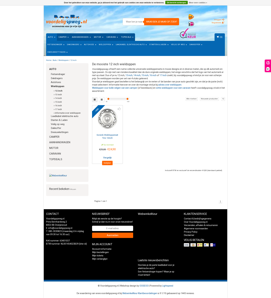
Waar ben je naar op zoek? (161, 21)
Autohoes (89, 45)
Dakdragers (73, 45)
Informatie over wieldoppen (68, 113)
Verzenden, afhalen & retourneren (201, 225)
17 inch (58, 109)
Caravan (111, 37)
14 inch (58, 98)
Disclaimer (189, 235)
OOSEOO (144, 285)
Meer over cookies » (198, 3)
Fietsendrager (55, 45)
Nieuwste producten (209, 99)
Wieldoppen (105, 45)
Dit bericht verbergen (176, 3)
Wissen (73, 189)
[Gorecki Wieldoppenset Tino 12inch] (107, 118)
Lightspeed (167, 285)
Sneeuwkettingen (56, 52)
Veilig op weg (178, 45)
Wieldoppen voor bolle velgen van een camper (114, 88)
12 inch (73, 60)
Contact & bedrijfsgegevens (197, 218)
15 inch (58, 102)
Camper (62, 37)
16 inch (58, 105)
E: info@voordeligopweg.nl (59, 228)
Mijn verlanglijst (99, 259)
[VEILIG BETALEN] (200, 245)
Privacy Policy (190, 232)
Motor (98, 37)
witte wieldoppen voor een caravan (173, 88)
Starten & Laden (158, 45)
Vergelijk (107, 157)
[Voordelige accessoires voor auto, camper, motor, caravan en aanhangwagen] (66, 21)
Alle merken (191, 99)
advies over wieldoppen (169, 84)
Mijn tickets (97, 255)
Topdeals (126, 37)
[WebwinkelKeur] (67, 175)
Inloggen (218, 20)
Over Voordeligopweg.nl (195, 222)
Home (48, 60)
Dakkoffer (195, 45)
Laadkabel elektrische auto (130, 45)
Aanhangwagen (80, 37)
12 (223, 99)
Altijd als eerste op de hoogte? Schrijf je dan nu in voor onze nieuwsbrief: (112, 220)
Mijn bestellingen (100, 252)
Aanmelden (112, 235)
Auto (51, 37)
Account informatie (102, 249)
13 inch (58, 94)
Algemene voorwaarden (196, 228)
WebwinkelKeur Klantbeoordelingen (139, 293)
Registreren (217, 23)
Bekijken (107, 163)
